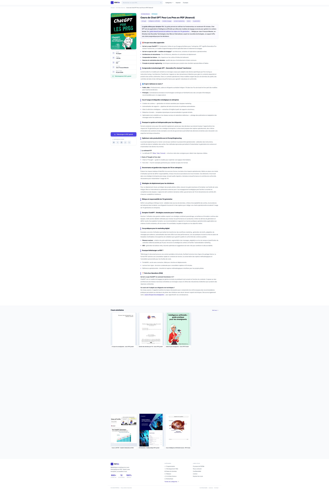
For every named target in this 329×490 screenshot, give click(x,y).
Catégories (168, 2)
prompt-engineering (179, 21)
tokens (188, 21)
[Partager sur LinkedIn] (121, 142)
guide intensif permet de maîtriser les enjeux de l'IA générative (169, 31)
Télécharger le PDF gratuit (125, 134)
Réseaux (168, 473)
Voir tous (214, 310)
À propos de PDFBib (198, 466)
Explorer (178, 2)
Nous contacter (197, 469)
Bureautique (169, 478)
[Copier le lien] (129, 142)
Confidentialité (197, 471)
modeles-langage (166, 21)
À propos (185, 2)
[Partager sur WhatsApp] (125, 142)
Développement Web (172, 469)
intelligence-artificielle (154, 21)
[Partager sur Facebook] (113, 142)
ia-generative (196, 21)
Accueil (113, 7)
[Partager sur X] (117, 142)
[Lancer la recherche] (161, 2)
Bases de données (171, 471)
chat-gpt (144, 21)
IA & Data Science (120, 7)
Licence (195, 473)
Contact (216, 487)
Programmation (170, 466)
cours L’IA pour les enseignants (154, 295)
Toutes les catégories (170, 481)
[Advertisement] (123, 105)
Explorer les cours (198, 476)
